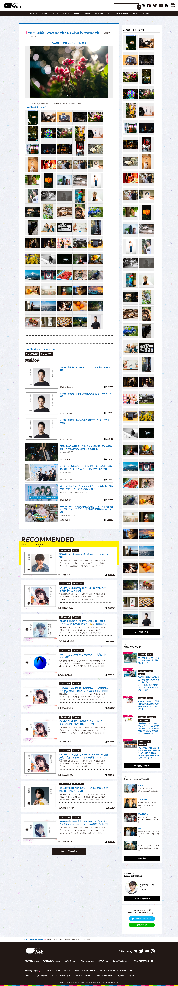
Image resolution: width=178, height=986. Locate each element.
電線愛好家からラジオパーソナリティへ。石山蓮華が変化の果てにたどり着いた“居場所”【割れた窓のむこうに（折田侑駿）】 (148, 728)
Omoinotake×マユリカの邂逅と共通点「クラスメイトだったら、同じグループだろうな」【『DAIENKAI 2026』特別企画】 (86, 509)
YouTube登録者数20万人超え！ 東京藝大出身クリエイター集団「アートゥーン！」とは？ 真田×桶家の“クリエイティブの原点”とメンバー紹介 (148, 683)
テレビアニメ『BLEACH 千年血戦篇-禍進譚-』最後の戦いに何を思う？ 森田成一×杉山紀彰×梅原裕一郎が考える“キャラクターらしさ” (149, 753)
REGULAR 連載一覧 (37, 939)
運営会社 (120, 976)
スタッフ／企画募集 (82, 976)
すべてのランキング (141, 765)
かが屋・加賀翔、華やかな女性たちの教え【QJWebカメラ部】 (85, 395)
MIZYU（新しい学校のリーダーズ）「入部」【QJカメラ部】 (83, 656)
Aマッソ (141, 785)
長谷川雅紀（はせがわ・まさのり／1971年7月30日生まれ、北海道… (148, 833)
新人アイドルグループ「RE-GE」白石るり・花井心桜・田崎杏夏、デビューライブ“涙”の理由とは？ (86, 487)
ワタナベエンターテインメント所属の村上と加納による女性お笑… (148, 790)
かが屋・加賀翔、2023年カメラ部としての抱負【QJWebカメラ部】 (65, 32)
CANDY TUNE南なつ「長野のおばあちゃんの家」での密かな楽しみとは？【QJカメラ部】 (148, 705)
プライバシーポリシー (103, 976)
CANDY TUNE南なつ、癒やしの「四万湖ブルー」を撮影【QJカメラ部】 (83, 589)
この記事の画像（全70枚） (36, 107)
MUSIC (45, 13)
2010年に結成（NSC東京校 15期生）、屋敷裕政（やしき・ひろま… (148, 805)
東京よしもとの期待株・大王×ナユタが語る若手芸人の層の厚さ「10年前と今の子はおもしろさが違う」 (86, 447)
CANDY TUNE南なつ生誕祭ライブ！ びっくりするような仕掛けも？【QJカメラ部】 (83, 723)
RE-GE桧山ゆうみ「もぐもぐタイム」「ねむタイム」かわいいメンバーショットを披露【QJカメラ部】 (83, 823)
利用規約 (132, 976)
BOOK (92, 971)
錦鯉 (140, 828)
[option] (141, 887)
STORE (136, 13)
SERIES (87, 13)
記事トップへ (69, 43)
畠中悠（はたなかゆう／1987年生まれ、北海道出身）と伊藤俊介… (148, 848)
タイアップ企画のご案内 (61, 976)
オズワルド (142, 842)
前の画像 (56, 43)
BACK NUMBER (122, 13)
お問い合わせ (41, 976)
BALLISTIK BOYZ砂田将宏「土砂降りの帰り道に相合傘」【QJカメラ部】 (83, 789)
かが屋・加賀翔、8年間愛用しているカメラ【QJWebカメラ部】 (86, 368)
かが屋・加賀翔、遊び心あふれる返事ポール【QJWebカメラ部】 (85, 421)
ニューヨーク (143, 799)
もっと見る (141, 858)
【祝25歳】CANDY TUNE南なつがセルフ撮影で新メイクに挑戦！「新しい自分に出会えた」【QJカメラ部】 (84, 689)
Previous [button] (126, 887)
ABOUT (28, 976)
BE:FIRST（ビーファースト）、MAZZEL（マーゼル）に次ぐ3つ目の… (148, 819)
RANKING (99, 13)
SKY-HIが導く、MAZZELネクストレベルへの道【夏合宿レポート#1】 (148, 660)
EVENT (146, 13)
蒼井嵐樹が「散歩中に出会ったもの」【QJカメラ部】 (83, 556)
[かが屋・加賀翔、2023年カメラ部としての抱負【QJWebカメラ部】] (32, 117)
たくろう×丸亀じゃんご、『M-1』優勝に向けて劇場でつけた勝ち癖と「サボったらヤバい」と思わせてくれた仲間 (86, 467)
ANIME (76, 13)
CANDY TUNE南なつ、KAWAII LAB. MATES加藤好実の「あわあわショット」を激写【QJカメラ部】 (83, 756)
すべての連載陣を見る (141, 898)
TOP (25, 939)
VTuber (66, 13)
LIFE (100, 971)
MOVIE (55, 13)
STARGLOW (143, 814)
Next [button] (155, 887)
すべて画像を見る (141, 632)
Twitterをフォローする (143, 918)
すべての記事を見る (69, 851)
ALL (109, 13)
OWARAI (33, 13)
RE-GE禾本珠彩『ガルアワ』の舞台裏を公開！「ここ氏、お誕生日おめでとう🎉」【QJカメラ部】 (82, 623)
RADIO (84, 971)
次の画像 (82, 43)
